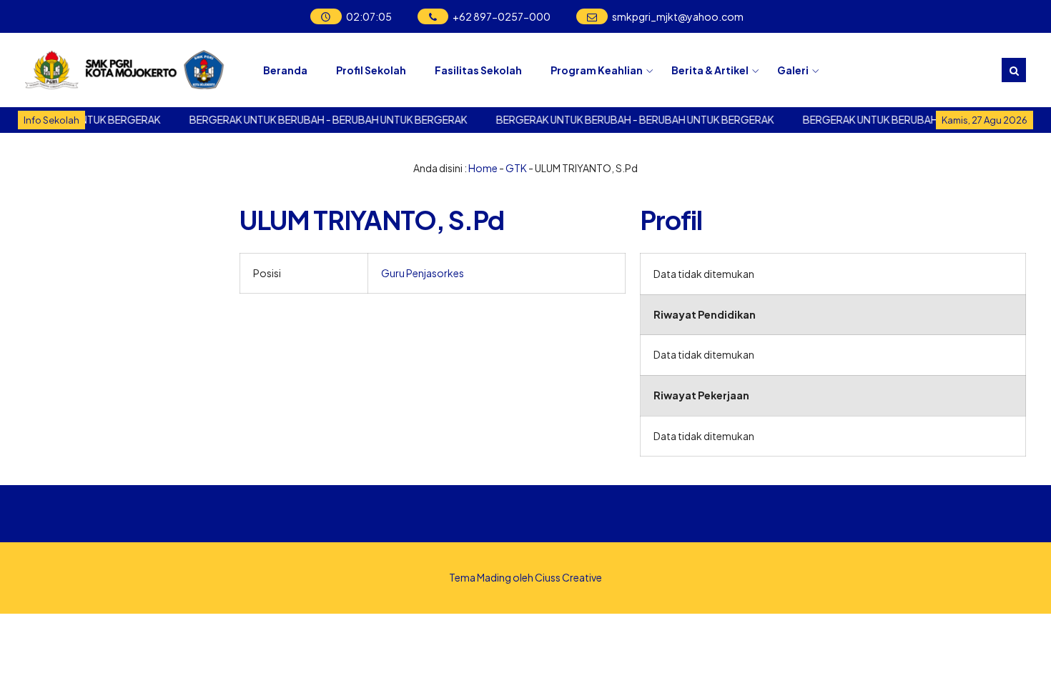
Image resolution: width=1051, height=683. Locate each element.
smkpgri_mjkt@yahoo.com (678, 16)
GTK (516, 167)
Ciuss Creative (568, 577)
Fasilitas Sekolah (478, 70)
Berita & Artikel (710, 70)
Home (483, 167)
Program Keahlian (597, 70)
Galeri (793, 70)
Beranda (285, 70)
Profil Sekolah (371, 70)
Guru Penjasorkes (422, 272)
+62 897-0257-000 (502, 16)
